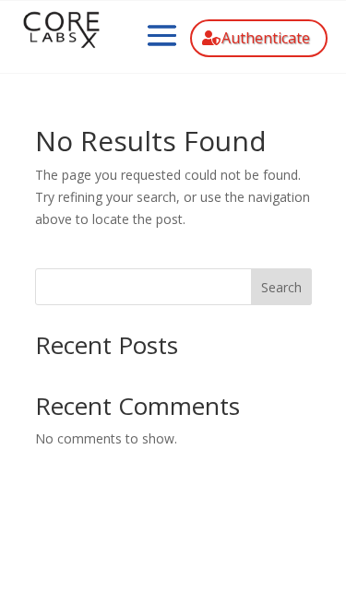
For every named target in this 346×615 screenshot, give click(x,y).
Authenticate (265, 38)
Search (281, 287)
